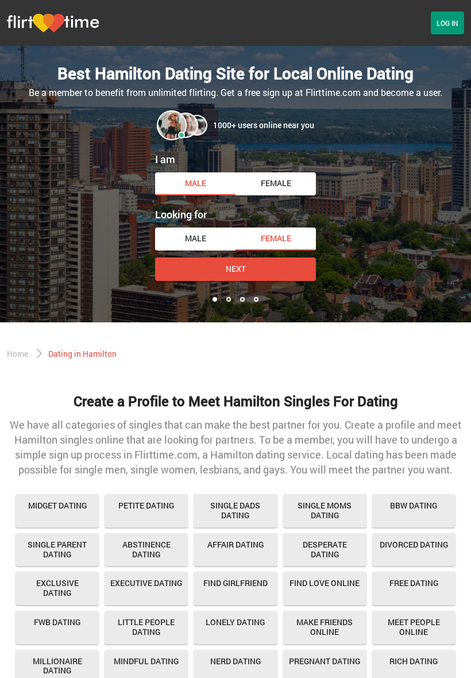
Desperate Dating (325, 549)
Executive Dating (146, 582)
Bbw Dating (413, 505)
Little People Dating (146, 627)
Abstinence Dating (146, 549)
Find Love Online (324, 582)
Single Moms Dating (325, 510)
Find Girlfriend (235, 582)
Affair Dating (235, 544)
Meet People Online (414, 627)
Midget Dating (57, 505)
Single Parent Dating (57, 549)
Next (236, 268)
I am (165, 159)
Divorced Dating (414, 544)
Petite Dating (146, 505)
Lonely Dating (235, 622)
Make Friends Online (324, 627)
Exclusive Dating (57, 587)
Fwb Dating (57, 622)
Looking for (181, 214)
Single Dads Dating (235, 510)
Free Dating (413, 582)
